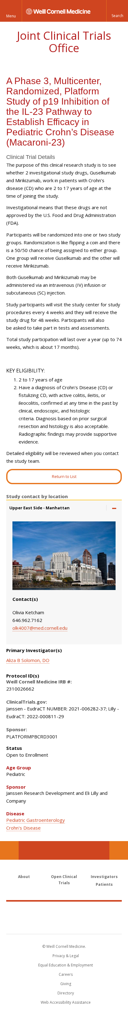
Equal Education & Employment (65, 965)
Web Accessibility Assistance (66, 1002)
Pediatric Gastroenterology (35, 820)
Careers (66, 974)
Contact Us (118, 850)
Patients (104, 884)
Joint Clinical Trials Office (64, 42)
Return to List (64, 476)
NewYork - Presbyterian (64, 924)
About (24, 876)
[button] (117, 11)
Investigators (104, 876)
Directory (65, 993)
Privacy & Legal (66, 955)
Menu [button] (11, 16)
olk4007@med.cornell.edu (39, 628)
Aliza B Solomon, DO (27, 660)
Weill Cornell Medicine (64, 911)
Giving (65, 983)
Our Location (9, 850)
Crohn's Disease (23, 828)
